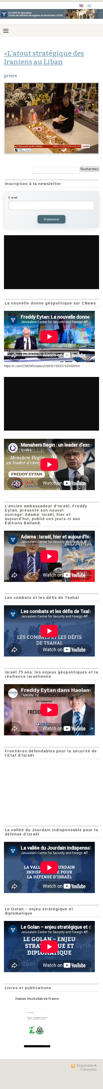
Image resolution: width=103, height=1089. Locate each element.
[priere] (51, 118)
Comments (88, 1069)
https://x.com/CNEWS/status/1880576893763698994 (41, 366)
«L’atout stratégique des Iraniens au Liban (44, 57)
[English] (81, 5)
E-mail (12, 197)
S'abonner (51, 219)
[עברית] (89, 5)
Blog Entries (85, 1065)
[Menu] (6, 31)
